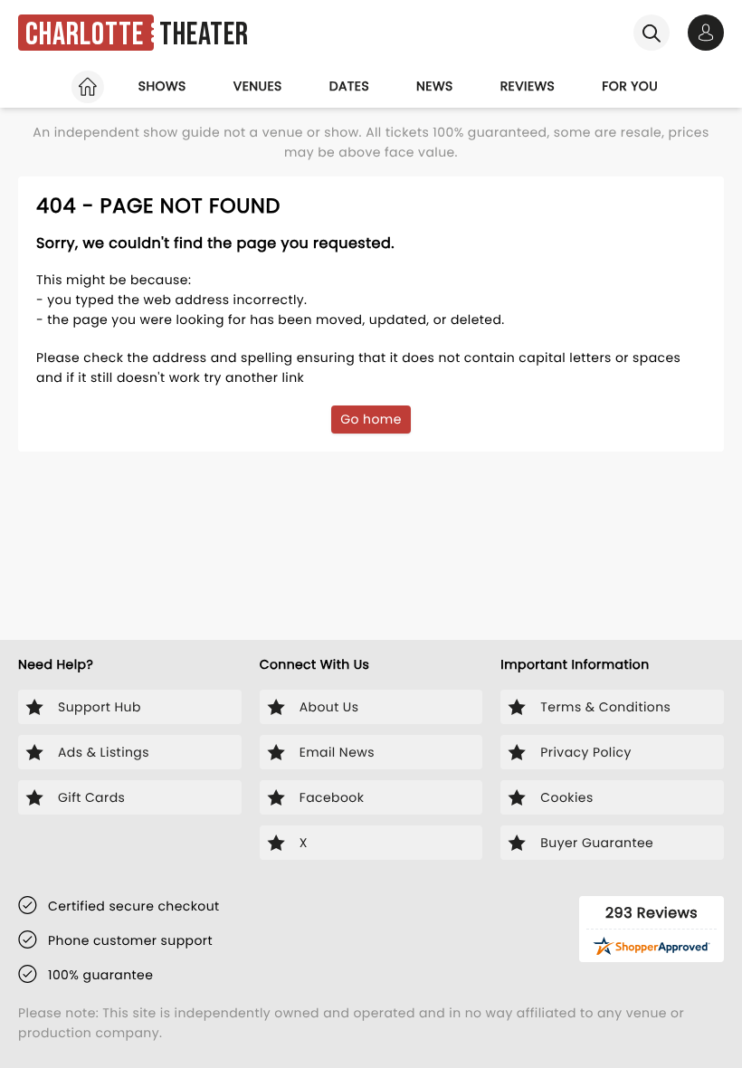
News (434, 86)
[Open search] (651, 32)
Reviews (528, 86)
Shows (162, 86)
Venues (257, 86)
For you (630, 86)
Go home (371, 419)
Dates (349, 86)
